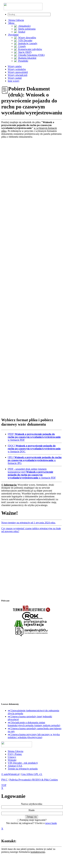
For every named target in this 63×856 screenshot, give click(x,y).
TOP (3, 785)
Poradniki (23, 60)
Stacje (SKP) (25, 52)
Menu (11, 23)
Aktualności (24, 26)
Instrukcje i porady (27, 43)
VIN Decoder (25, 40)
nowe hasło (51, 823)
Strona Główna (16, 20)
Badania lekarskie (27, 58)
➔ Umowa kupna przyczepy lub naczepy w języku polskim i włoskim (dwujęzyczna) (34, 736)
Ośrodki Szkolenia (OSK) (31, 55)
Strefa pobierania (27, 28)
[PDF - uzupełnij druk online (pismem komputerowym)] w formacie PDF (32, 473)
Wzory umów (15, 66)
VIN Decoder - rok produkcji (23, 762)
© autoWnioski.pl (10, 774)
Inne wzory (13, 80)
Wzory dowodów (27, 37)
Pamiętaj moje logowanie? (33, 820)
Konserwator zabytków (30, 49)
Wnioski (12, 760)
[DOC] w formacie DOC (34, 448)
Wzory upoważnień (18, 72)
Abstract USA (15, 765)
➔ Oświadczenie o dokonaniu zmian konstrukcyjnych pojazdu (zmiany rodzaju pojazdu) (34, 724)
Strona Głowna (15, 751)
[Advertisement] (31, 276)
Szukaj (21, 31)
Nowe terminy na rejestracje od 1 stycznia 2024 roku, (28, 522)
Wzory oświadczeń (17, 75)
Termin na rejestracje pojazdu (23, 768)
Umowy (12, 757)
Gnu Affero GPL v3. (31, 774)
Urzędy (22, 46)
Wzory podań (15, 78)
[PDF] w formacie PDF (34, 437)
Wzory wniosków (17, 69)
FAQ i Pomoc (15, 754)
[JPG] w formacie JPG (35, 460)
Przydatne (13, 34)
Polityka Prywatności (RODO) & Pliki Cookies (33, 779)
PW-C (4, 779)
